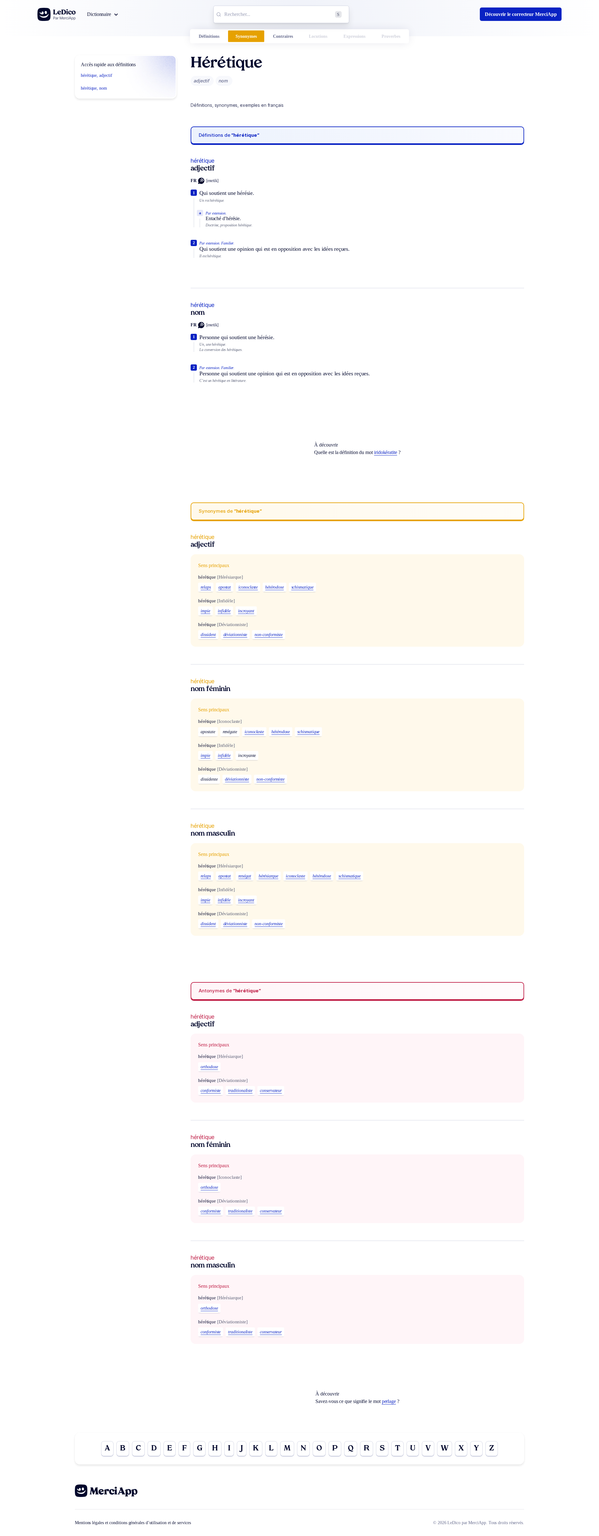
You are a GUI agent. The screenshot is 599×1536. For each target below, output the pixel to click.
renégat (244, 876)
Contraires (283, 36)
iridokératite (385, 452)
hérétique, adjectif (96, 75)
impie (205, 611)
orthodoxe (209, 1066)
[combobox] (281, 14)
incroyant (246, 611)
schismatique (302, 587)
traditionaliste (240, 1090)
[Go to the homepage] (56, 14)
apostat (224, 587)
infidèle (224, 611)
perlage (389, 1401)
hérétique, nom (94, 88)
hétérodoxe (274, 587)
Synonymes (246, 36)
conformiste (211, 1090)
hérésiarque (268, 876)
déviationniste (235, 634)
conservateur (271, 1090)
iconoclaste (248, 587)
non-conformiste (269, 634)
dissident (208, 634)
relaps (206, 587)
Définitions (209, 36)
